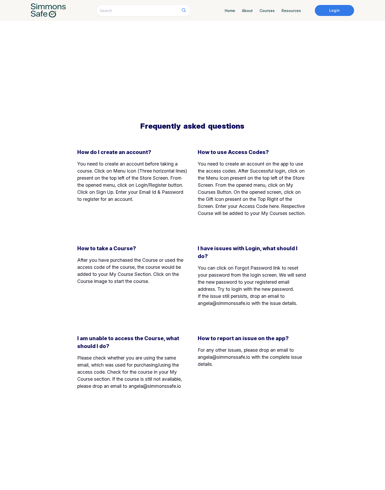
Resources (291, 10)
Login (334, 10)
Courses (267, 10)
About (247, 10)
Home (230, 10)
